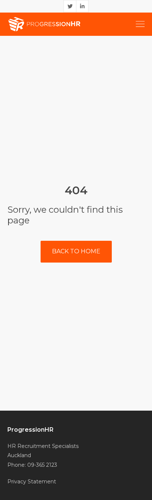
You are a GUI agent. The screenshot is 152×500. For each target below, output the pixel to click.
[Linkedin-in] (82, 6)
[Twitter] (69, 6)
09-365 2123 (42, 465)
